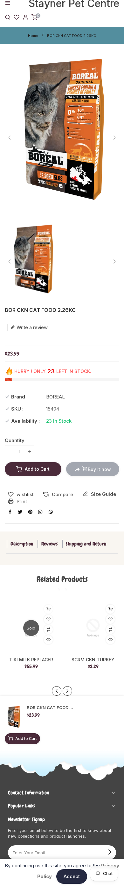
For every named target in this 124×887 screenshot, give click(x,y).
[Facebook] (10, 512)
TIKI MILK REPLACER (31, 659)
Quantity (14, 440)
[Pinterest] (30, 512)
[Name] (108, 851)
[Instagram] (40, 512)
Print (21, 501)
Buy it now (99, 469)
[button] (67, 691)
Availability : (25, 421)
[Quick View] (48, 639)
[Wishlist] (16, 17)
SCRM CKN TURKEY (93, 659)
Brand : (19, 397)
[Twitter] (20, 512)
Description (21, 543)
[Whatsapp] (50, 512)
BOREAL (55, 397)
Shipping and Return (86, 543)
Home (33, 35)
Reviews (49, 543)
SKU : (17, 409)
